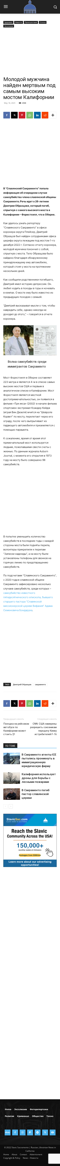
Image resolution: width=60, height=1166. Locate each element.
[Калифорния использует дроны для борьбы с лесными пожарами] (11, 778)
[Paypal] (30, 1132)
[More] (52, 115)
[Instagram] (23, 1132)
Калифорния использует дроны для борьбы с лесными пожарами (39, 778)
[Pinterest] (22, 115)
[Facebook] (6, 115)
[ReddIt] (45, 115)
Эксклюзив (8, 26)
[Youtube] (53, 1132)
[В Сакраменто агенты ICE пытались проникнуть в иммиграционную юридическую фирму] (11, 758)
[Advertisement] (30, 52)
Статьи (43, 22)
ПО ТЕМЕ (10, 746)
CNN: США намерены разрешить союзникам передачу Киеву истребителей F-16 (43, 729)
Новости (18, 22)
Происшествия (31, 22)
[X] (14, 115)
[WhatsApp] (29, 115)
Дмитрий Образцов (22, 684)
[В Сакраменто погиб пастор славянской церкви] (11, 794)
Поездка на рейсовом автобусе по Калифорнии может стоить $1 (16, 729)
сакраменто (40, 684)
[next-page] (11, 806)
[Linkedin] (37, 115)
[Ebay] (7, 1132)
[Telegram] (37, 1132)
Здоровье (8, 22)
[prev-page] (5, 806)
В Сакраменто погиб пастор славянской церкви (36, 793)
